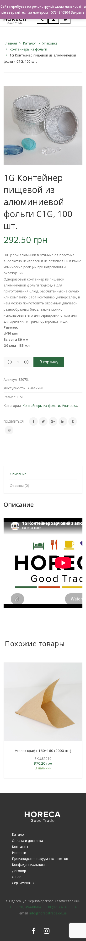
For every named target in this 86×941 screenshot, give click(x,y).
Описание (18, 473)
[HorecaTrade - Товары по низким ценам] (15, 19)
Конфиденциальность (30, 864)
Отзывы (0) (19, 485)
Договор (19, 870)
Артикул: (10, 379)
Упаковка (50, 43)
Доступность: (15, 388)
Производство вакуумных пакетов (40, 858)
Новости (19, 852)
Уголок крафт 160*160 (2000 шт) (43, 750)
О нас (16, 876)
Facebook (34, 931)
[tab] (43, 474)
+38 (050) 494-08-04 (25, 907)
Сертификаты (23, 882)
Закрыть (78, 12)
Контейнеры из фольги (28, 49)
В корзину (48, 361)
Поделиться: (14, 421)
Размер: (10, 397)
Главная (10, 43)
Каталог (29, 43)
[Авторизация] (53, 19)
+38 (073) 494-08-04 (60, 907)
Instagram (46, 931)
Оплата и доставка (27, 840)
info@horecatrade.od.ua (48, 913)
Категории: (13, 405)
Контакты (20, 846)
